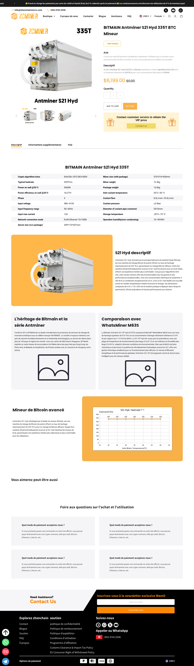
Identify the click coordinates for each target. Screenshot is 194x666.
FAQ (129, 16)
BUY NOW (130, 106)
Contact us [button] (141, 126)
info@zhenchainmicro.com (28, 9)
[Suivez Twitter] (166, 10)
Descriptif (16, 144)
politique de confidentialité (65, 624)
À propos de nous (69, 16)
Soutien (23, 633)
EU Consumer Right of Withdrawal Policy (72, 652)
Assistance (116, 16)
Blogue (102, 16)
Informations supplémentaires (44, 144)
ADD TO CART (113, 106)
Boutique (47, 16)
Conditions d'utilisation (63, 638)
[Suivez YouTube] (173, 10)
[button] (5, 662)
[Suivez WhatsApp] (181, 10)
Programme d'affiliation (63, 643)
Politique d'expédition (62, 633)
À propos (24, 643)
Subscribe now (136, 610)
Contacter (88, 16)
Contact (23, 624)
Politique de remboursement (66, 628)
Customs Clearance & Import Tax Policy (71, 647)
